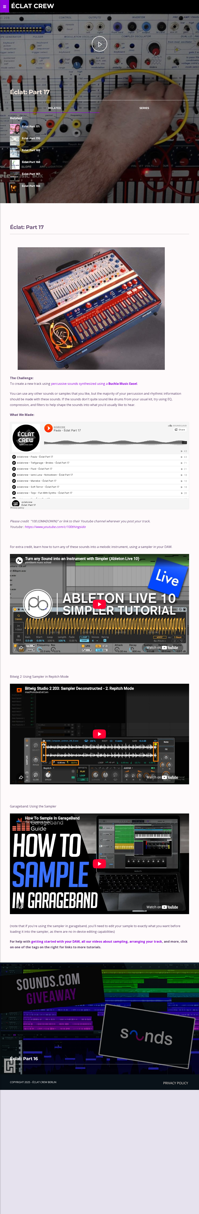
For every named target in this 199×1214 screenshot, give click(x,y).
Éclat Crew (32, 6)
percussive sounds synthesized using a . (94, 383)
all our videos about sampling (104, 941)
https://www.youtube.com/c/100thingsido (55, 527)
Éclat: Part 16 (24, 1058)
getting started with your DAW (55, 941)
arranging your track (145, 941)
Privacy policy (175, 1083)
